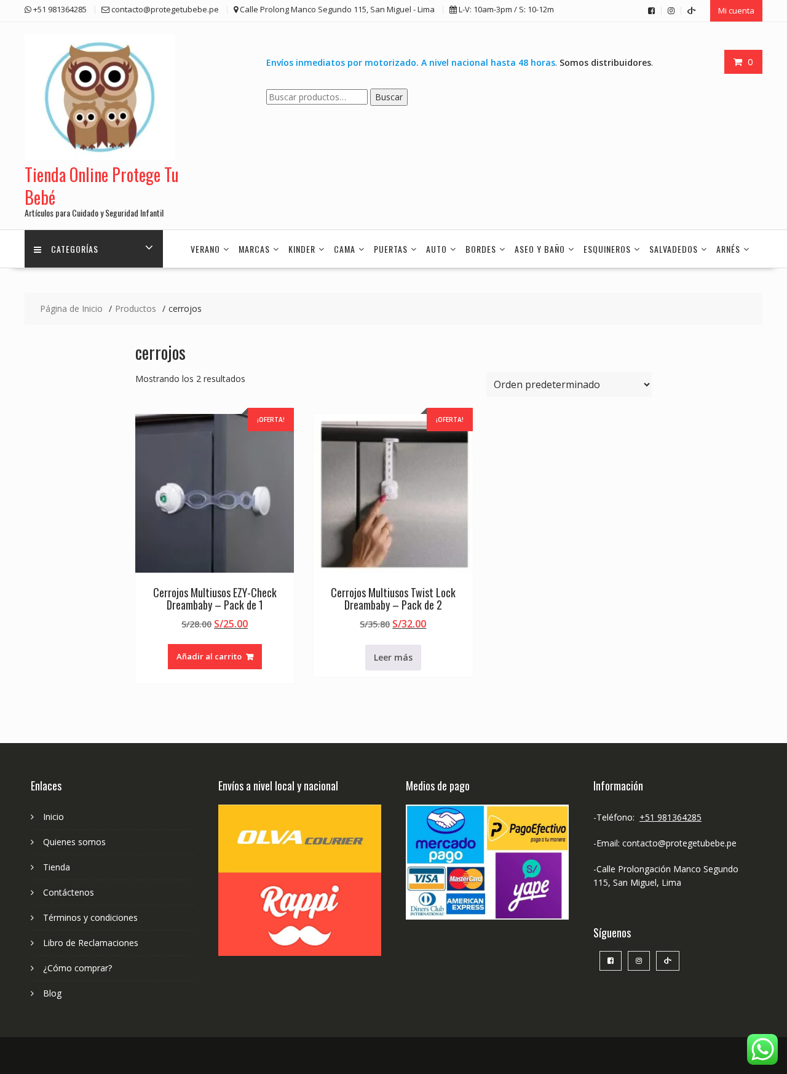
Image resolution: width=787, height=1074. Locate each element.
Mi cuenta (736, 10)
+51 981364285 (670, 817)
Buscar (389, 97)
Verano (205, 248)
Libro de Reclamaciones (90, 943)
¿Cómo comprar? (77, 968)
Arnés (728, 248)
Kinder (301, 248)
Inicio (53, 816)
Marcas (254, 248)
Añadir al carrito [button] (209, 656)
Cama (344, 248)
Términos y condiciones (90, 917)
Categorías (74, 248)
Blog (52, 993)
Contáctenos (68, 892)
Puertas (391, 248)
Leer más (393, 657)
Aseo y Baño (540, 248)
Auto (436, 248)
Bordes (480, 248)
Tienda (56, 867)
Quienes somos (74, 842)
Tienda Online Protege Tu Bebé (102, 185)
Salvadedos (673, 248)
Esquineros (607, 248)
